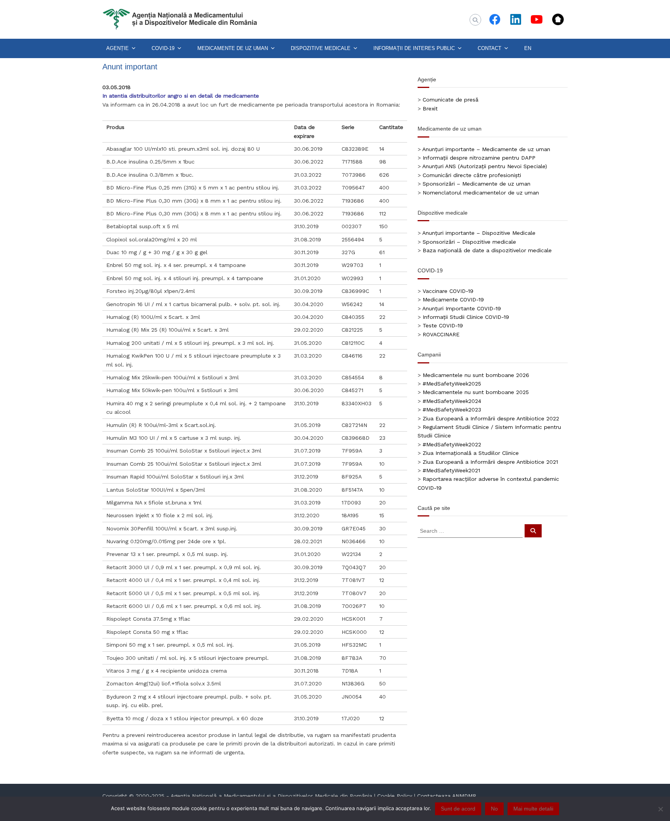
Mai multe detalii (533, 809)
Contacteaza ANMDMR (446, 796)
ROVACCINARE (441, 334)
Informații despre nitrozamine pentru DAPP (479, 158)
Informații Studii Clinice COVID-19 (466, 317)
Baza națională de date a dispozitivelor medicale (487, 250)
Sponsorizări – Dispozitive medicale (469, 242)
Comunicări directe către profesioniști (472, 175)
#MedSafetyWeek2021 (451, 470)
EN (527, 48)
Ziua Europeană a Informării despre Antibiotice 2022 (491, 418)
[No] (660, 809)
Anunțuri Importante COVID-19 (461, 308)
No (494, 809)
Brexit (430, 108)
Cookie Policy (394, 796)
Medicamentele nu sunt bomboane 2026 (476, 375)
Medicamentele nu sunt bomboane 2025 (476, 392)
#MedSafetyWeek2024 (452, 401)
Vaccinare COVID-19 (448, 291)
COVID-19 (163, 48)
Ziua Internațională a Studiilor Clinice (471, 453)
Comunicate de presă (450, 99)
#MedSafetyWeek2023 (452, 409)
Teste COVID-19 (443, 325)
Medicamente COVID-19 (453, 299)
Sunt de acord (458, 809)
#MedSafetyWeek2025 (452, 383)
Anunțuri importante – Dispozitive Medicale (478, 233)
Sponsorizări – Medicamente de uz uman (476, 184)
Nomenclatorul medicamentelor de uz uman (481, 192)
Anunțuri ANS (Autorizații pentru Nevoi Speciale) (484, 166)
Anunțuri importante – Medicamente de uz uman (486, 149)
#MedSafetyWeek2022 (452, 444)
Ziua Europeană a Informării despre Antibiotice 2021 (490, 462)
